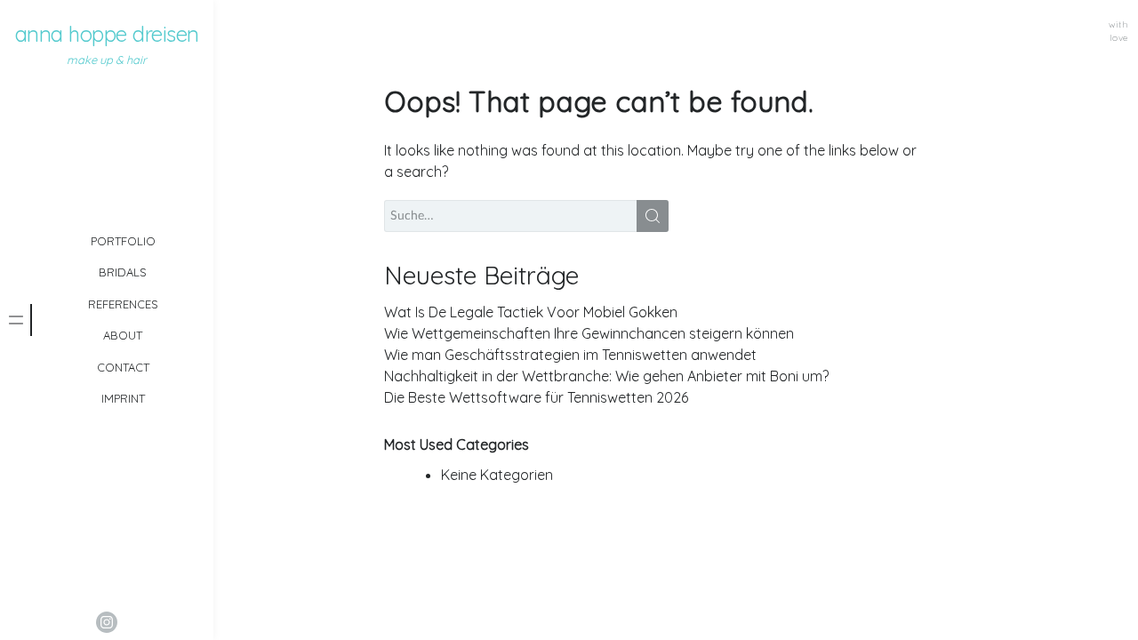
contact (123, 367)
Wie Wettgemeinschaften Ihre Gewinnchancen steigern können (589, 333)
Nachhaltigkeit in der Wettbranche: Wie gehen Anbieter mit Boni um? (606, 376)
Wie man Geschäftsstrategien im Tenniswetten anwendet (570, 355)
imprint (123, 398)
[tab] (16, 320)
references (123, 304)
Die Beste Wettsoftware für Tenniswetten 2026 (536, 397)
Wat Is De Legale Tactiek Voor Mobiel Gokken (530, 312)
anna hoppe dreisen (107, 33)
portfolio (123, 241)
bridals (123, 272)
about (122, 335)
